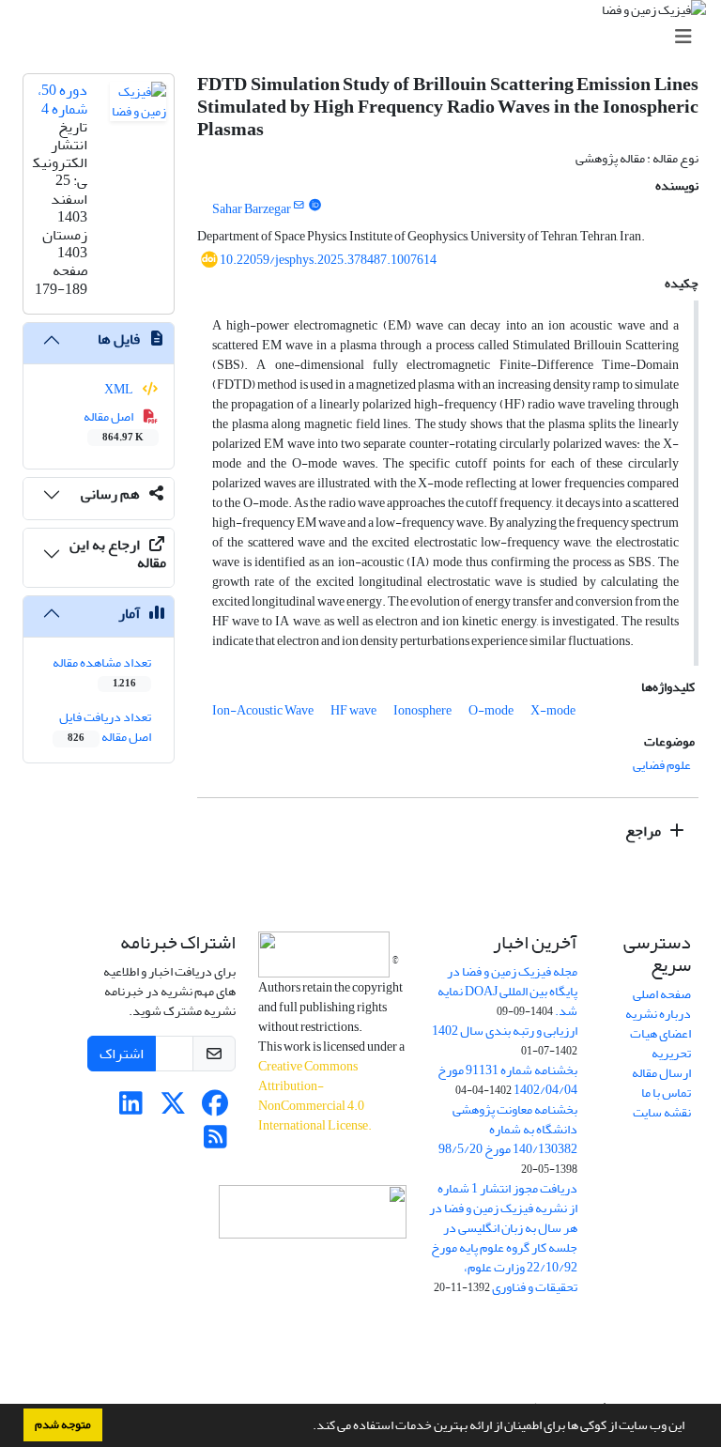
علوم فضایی (662, 764)
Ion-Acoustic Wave (263, 710)
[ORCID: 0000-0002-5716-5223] (314, 205)
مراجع (644, 831)
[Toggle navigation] (366, 37)
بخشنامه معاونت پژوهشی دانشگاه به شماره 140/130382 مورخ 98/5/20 (507, 1129)
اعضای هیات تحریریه (660, 1043)
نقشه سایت (662, 1112)
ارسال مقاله (661, 1072)
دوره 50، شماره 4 (62, 99)
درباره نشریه (658, 1013)
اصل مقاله (114, 425)
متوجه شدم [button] (63, 1424)
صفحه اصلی (662, 994)
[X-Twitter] (173, 1108)
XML (119, 389)
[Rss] (215, 1142)
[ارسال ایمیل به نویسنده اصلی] (299, 205)
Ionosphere (422, 710)
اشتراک (122, 1053)
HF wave (353, 710)
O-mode (491, 710)
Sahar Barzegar (251, 209)
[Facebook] (215, 1108)
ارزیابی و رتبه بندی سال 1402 (504, 1030)
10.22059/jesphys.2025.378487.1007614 (328, 259)
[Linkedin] (131, 1108)
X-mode (552, 710)
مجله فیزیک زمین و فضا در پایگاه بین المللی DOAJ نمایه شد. (507, 991)
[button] (308, 1427)
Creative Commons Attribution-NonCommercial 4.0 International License (313, 1096)
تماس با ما (666, 1092)
